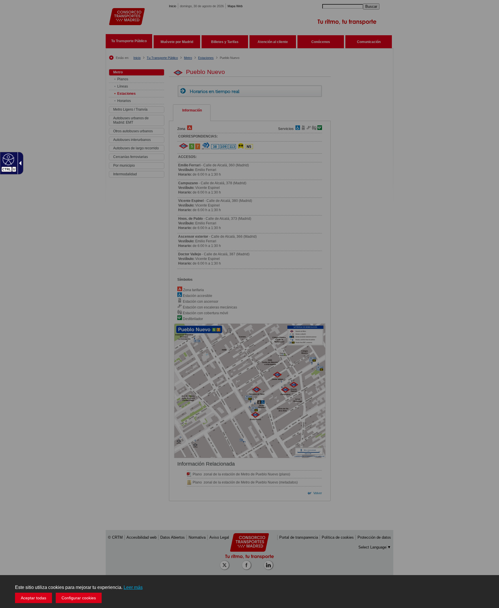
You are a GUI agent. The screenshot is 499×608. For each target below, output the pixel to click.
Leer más (133, 587)
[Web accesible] (7, 159)
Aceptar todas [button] (33, 598)
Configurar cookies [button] (79, 598)
